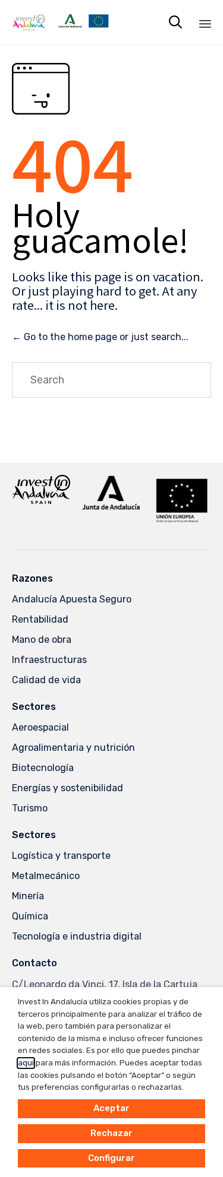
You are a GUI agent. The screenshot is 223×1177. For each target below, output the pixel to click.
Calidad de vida (46, 680)
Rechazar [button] (111, 1133)
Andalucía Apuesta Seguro (71, 599)
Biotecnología (43, 767)
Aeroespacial (40, 727)
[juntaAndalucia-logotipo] (111, 507)
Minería (28, 896)
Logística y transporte (61, 855)
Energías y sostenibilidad (67, 788)
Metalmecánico (46, 875)
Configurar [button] (111, 1158)
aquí (26, 1062)
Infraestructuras (49, 659)
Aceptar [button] (111, 1108)
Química (30, 916)
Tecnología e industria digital (77, 936)
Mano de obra (41, 639)
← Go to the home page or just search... (100, 336)
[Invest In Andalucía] (60, 22)
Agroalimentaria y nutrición (73, 747)
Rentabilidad (40, 619)
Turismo (30, 808)
